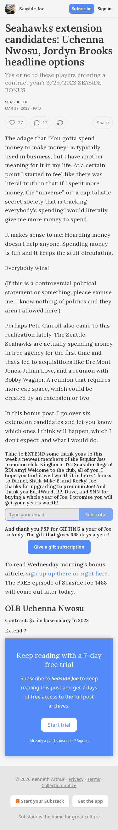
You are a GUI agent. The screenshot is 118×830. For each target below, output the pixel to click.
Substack (28, 817)
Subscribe (82, 9)
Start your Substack (42, 801)
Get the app (90, 801)
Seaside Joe (16, 102)
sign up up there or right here (67, 573)
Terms (93, 779)
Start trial (59, 724)
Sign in (105, 9)
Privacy (76, 779)
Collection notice (59, 785)
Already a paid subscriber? (59, 740)
